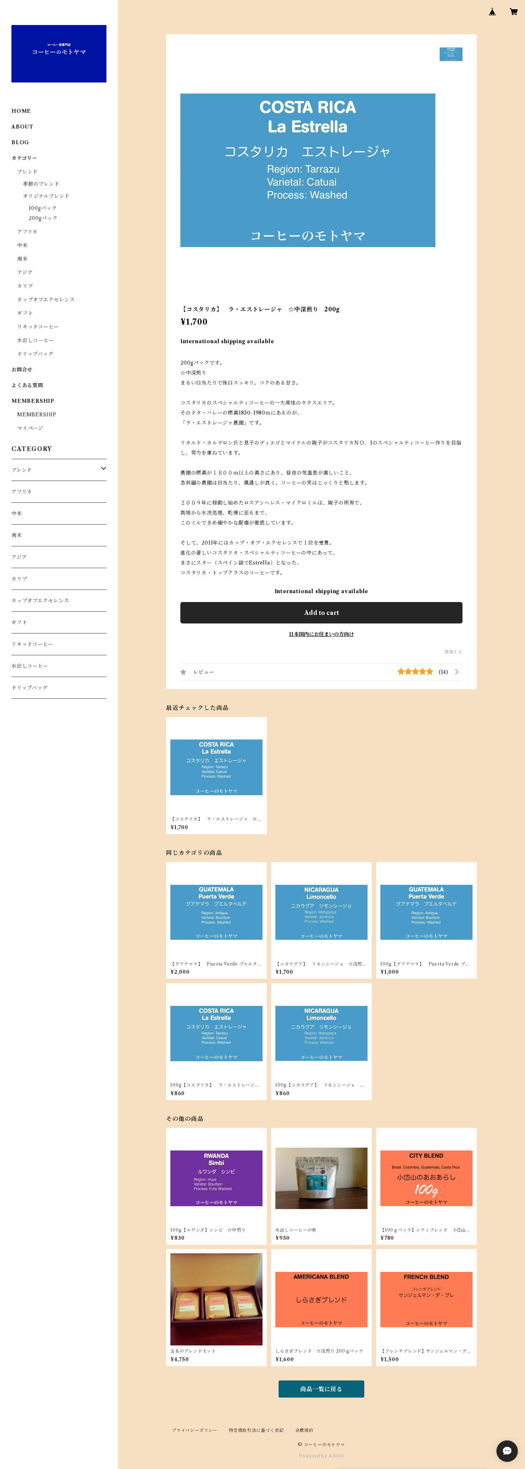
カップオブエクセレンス (46, 299)
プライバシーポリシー (195, 1430)
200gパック (43, 218)
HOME (21, 111)
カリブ (25, 286)
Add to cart (321, 612)
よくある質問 (27, 385)
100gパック (43, 208)
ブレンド (27, 172)
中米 (22, 245)
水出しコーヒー (35, 340)
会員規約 (304, 1430)
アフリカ (27, 232)
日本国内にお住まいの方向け (321, 634)
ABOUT (22, 127)
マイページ (30, 428)
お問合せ (21, 369)
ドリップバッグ (35, 354)
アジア (24, 272)
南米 (22, 259)
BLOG (20, 142)
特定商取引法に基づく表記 (256, 1430)
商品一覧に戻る (321, 1389)
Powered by (314, 1456)
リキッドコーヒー (38, 327)
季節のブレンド (41, 184)
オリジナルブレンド (46, 196)
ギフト (25, 313)
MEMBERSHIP (36, 414)
